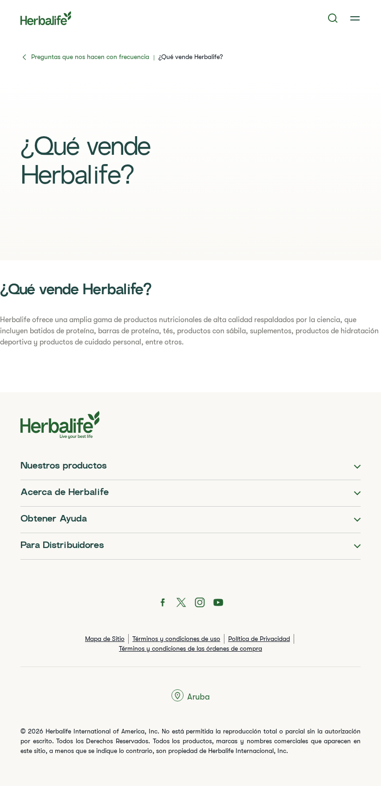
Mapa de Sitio (105, 638)
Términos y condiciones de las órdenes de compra (190, 648)
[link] (355, 18)
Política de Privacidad (259, 638)
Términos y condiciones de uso (176, 638)
